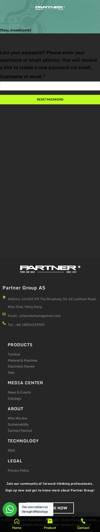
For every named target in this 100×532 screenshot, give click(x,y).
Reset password (50, 99)
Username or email (22, 76)
